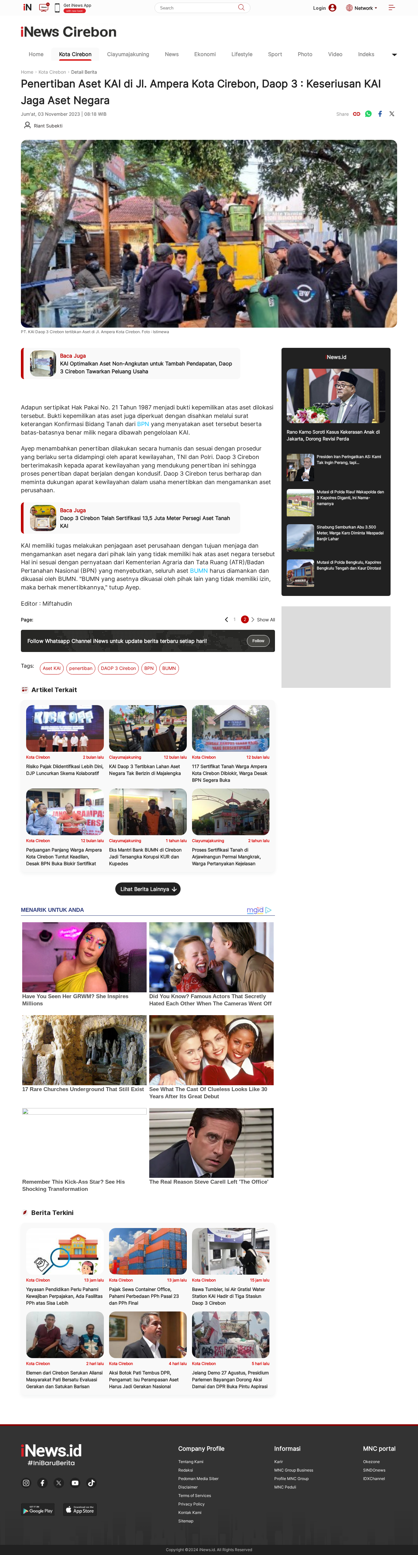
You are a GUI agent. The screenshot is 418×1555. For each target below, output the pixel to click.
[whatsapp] (368, 114)
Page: (27, 619)
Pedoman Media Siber (198, 1478)
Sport (275, 54)
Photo (305, 54)
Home (36, 54)
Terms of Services (194, 1495)
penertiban (80, 668)
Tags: (27, 665)
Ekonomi (205, 54)
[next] (252, 619)
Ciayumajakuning (128, 54)
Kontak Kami (189, 1512)
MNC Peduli (285, 1487)
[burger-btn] (392, 8)
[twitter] (392, 114)
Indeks (366, 54)
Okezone (371, 1461)
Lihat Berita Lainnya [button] (145, 889)
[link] (356, 114)
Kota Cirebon (75, 54)
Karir (278, 1461)
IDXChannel (374, 1478)
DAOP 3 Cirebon (118, 668)
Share (342, 114)
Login (319, 8)
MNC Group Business (293, 1470)
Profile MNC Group (291, 1478)
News (172, 54)
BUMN (199, 570)
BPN (143, 424)
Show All (266, 619)
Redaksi (185, 1470)
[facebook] (380, 114)
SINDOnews (374, 1470)
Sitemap (185, 1520)
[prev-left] (226, 619)
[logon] (27, 8)
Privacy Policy (191, 1504)
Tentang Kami (190, 1461)
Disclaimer (188, 1487)
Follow (258, 641)
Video (335, 54)
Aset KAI (52, 668)
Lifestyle (242, 54)
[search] (241, 8)
